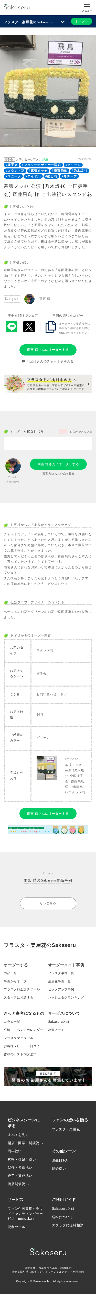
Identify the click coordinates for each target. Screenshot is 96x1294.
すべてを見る (18, 1135)
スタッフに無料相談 (68, 1225)
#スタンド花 (15, 171)
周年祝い (15, 1151)
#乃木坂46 (80, 171)
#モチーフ (69, 176)
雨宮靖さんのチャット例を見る (50, 361)
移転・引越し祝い (22, 1159)
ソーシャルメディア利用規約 (66, 1271)
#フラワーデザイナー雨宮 (41, 165)
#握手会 (12, 165)
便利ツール (16, 1227)
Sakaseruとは (59, 1021)
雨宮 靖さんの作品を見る (58, 473)
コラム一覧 (12, 1021)
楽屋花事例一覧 (59, 981)
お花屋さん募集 (48, 1268)
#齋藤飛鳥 (59, 171)
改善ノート (56, 1030)
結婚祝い (59, 1168)
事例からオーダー (17, 981)
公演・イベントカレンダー (23, 1030)
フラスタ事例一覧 (61, 973)
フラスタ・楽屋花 (66, 1129)
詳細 (45, 159)
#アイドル (33, 176)
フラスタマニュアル (18, 1038)
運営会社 (30, 1268)
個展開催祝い (18, 1184)
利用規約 (65, 1268)
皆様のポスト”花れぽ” (20, 1054)
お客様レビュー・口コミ (22, 1046)
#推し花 (51, 176)
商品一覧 (10, 973)
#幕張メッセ (38, 171)
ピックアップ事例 (61, 989)
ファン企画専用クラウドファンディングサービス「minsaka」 (25, 1213)
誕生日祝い (61, 1160)
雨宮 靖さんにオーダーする (48, 349)
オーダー (81, 21)
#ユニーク (13, 176)
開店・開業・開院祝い (25, 1143)
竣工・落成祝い (20, 1176)
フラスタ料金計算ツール (22, 989)
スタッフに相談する (18, 997)
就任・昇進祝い (20, 1168)
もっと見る (48, 903)
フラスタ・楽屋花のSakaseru (28, 22)
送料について (62, 1217)
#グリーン (73, 165)
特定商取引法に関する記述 (28, 1271)
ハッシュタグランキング (66, 997)
